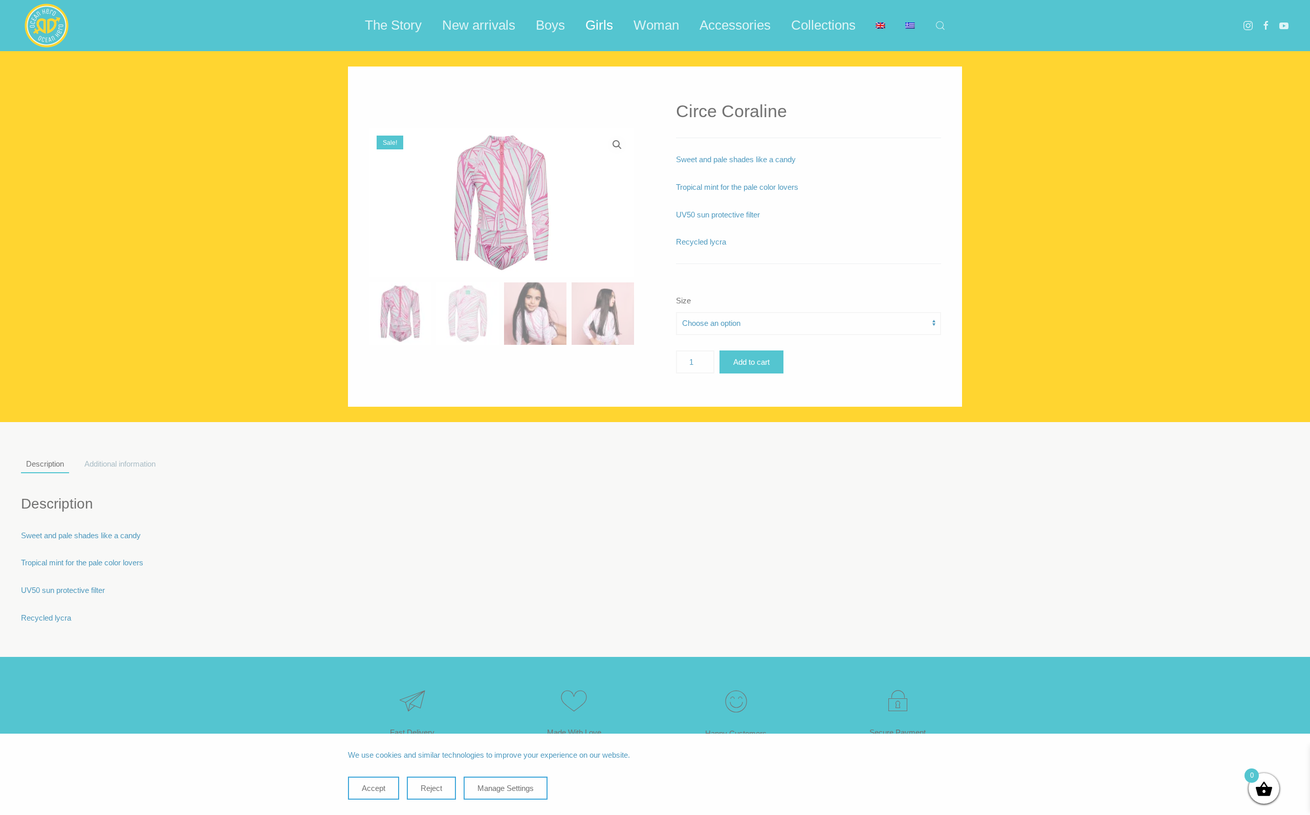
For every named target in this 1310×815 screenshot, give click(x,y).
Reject (431, 788)
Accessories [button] (735, 25)
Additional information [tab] (120, 463)
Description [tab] (45, 463)
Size (683, 300)
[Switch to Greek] (910, 25)
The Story (393, 25)
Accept (373, 788)
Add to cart (751, 362)
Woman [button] (656, 25)
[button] (940, 25)
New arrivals (478, 25)
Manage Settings (505, 788)
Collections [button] (823, 25)
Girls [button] (599, 25)
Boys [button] (550, 25)
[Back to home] (46, 25)
